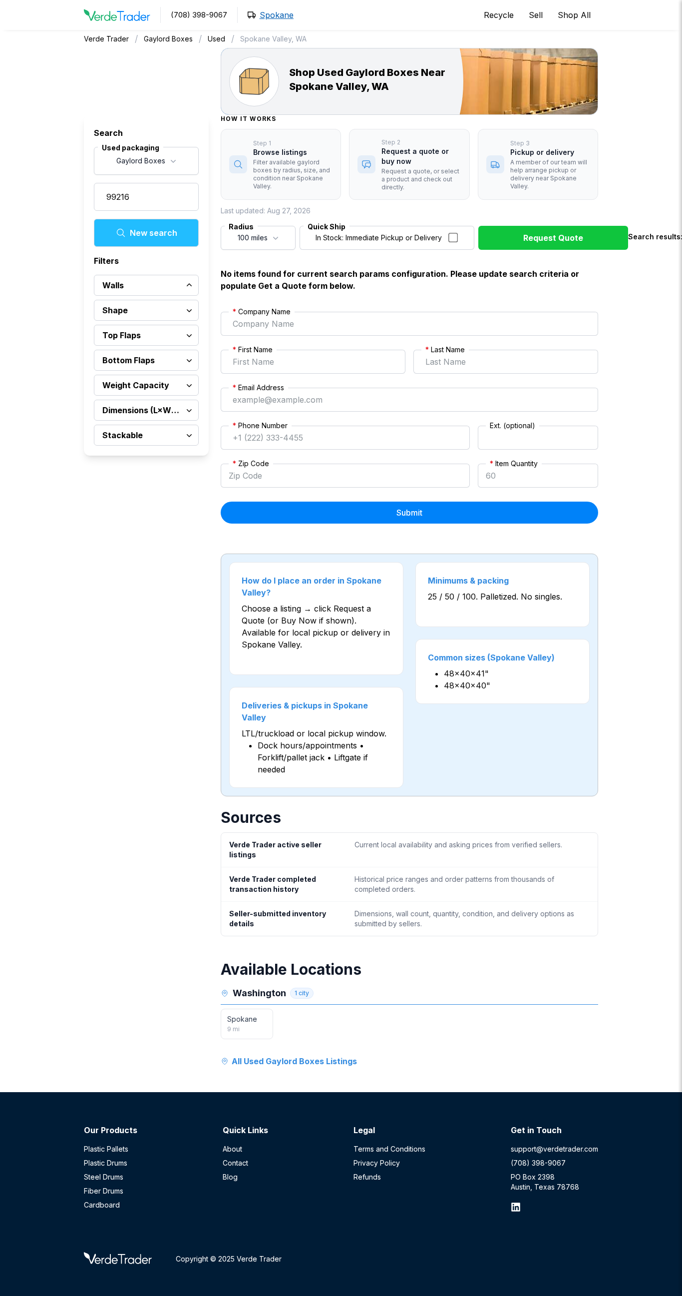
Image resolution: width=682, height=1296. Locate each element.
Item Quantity (514, 463)
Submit (409, 513)
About (232, 1149)
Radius (241, 226)
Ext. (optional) (512, 425)
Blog (230, 1177)
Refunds (367, 1177)
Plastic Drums (105, 1163)
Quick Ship (326, 226)
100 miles (253, 237)
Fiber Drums (103, 1191)
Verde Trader (106, 38)
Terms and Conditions (389, 1149)
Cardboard (102, 1205)
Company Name (262, 311)
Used (216, 38)
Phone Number (260, 425)
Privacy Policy (376, 1163)
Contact (235, 1163)
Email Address (258, 387)
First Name (253, 349)
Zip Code (251, 463)
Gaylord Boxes (168, 38)
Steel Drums (103, 1177)
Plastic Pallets (106, 1149)
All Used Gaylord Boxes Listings (294, 1061)
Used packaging (130, 147)
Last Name (445, 349)
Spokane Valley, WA (273, 38)
